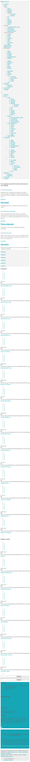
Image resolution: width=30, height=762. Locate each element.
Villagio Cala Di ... (5, 483)
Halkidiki (13, 103)
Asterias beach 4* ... (6, 450)
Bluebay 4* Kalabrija (6, 532)
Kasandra (16, 104)
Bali (11, 154)
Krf (11, 109)
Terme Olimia (4, 621)
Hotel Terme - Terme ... (7, 654)
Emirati (12, 155)
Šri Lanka (13, 143)
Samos (12, 114)
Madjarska (10, 175)
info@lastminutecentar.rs (10, 691)
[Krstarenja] (7, 46)
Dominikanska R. (15, 145)
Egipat (12, 126)
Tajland (12, 150)
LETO (5, 96)
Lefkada (13, 111)
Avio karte (9, 233)
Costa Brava (14, 118)
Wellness (6, 172)
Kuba (12, 140)
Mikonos (13, 101)
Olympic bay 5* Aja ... (6, 302)
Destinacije (7, 137)
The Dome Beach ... (6, 417)
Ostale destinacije (12, 123)
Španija (9, 116)
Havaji (15, 170)
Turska (12, 124)
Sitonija (16, 106)
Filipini (12, 161)
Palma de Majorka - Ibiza (17, 117)
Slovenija (9, 174)
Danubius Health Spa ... (6, 572)
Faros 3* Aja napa (5, 351)
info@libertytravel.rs (9, 690)
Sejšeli (12, 153)
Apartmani (9, 189)
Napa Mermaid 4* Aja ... (6, 285)
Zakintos (13, 113)
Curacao (13, 163)
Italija (12, 130)
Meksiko (13, 147)
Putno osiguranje (10, 211)
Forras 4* (3, 556)
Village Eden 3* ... (5, 516)
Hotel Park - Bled (5, 671)
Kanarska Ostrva (15, 121)
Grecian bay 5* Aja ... (6, 318)
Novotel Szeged (5, 605)
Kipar (12, 131)
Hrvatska (13, 128)
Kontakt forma (4, 694)
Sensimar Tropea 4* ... (6, 466)
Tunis (12, 127)
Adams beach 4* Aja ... (6, 368)
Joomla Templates (23, 752)
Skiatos (12, 110)
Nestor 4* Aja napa (5, 384)
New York (16, 165)
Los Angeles (17, 167)
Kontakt (6, 178)
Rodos (12, 99)
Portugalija (13, 160)
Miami (15, 168)
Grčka (8, 97)
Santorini (13, 100)
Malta (12, 134)
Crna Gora (13, 133)
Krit (12, 107)
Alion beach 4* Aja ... (6, 433)
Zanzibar (13, 144)
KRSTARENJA (11, 136)
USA (12, 164)
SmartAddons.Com (12, 752)
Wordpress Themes (6, 753)
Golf (12, 171)
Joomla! (3, 754)
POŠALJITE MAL (8, 760)
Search (19, 676)
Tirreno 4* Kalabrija (6, 499)
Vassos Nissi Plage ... (6, 400)
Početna (6, 94)
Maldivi (12, 141)
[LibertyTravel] (5, 1)
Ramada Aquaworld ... (6, 589)
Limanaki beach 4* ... (6, 335)
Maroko (13, 157)
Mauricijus (13, 151)
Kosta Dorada (14, 120)
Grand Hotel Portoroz (6, 638)
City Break (6, 177)
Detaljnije (3, 199)
